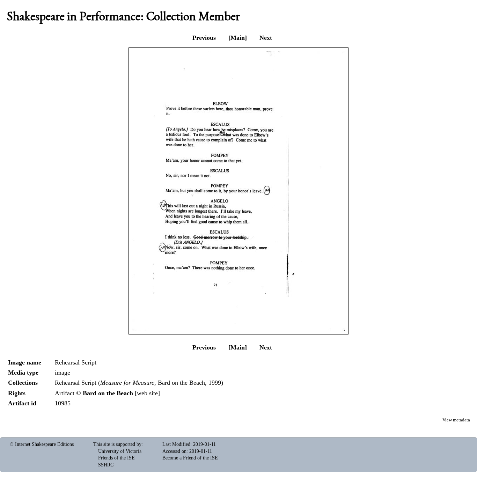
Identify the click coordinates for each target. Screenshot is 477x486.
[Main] (237, 37)
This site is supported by (117, 444)
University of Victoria (119, 451)
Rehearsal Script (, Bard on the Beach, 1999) (139, 382)
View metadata (456, 420)
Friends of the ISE (116, 458)
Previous (204, 37)
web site (147, 393)
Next (265, 37)
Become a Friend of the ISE (190, 458)
